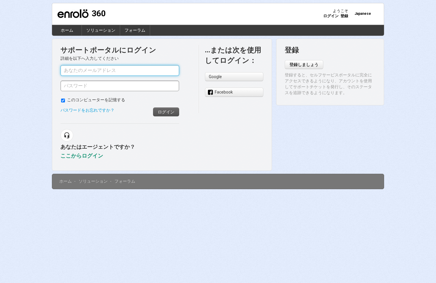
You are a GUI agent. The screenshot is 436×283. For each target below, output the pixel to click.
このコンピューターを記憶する (96, 99)
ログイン (166, 112)
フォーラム (135, 30)
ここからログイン (82, 156)
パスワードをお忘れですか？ (87, 110)
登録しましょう (304, 64)
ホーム (67, 30)
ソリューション (100, 30)
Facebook (224, 92)
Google (215, 76)
